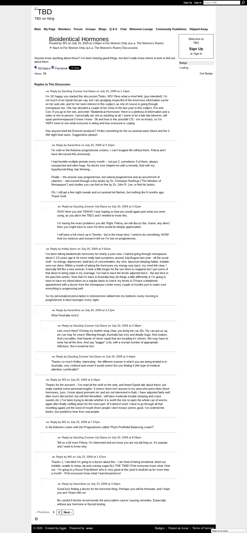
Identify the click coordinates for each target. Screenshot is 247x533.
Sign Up (188, 2)
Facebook (61, 68)
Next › (68, 512)
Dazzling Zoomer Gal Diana (79, 91)
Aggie (62, 528)
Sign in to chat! (220, 531)
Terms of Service (203, 528)
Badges (160, 528)
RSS (36, 519)
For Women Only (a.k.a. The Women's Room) (135, 43)
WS (65, 43)
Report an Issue (178, 528)
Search (243, 2)
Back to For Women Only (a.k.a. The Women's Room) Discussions (95, 47)
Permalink (48, 91)
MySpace (44, 68)
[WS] (40, 46)
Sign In (197, 2)
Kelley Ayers (69, 248)
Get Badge (206, 73)
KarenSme (74, 145)
